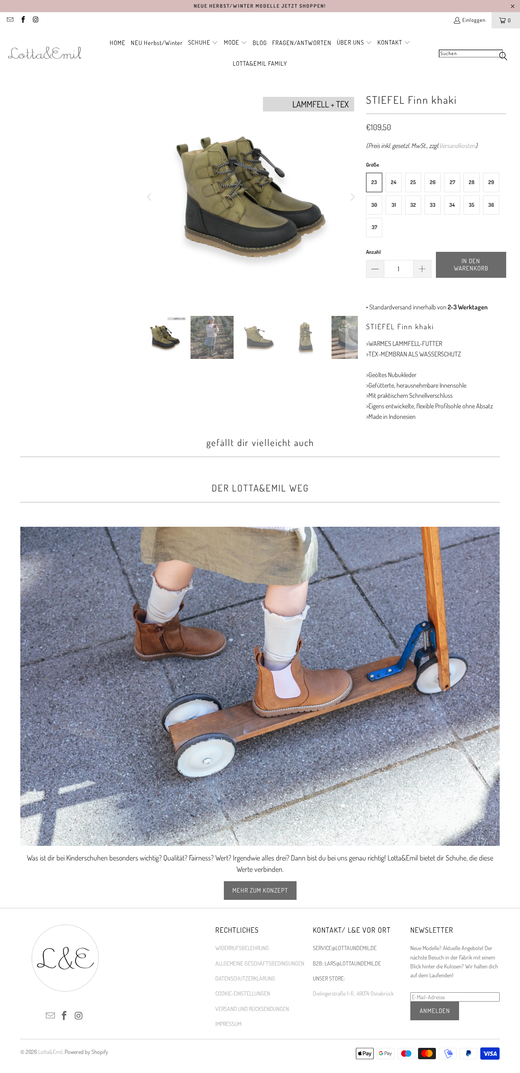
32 (413, 205)
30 (374, 205)
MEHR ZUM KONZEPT (260, 890)
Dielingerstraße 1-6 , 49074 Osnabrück (353, 993)
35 (471, 205)
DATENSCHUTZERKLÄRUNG (245, 978)
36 (491, 205)
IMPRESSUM (228, 1023)
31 (394, 205)
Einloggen (473, 20)
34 (452, 205)
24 (393, 182)
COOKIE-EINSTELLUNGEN (242, 993)
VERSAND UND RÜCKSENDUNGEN (252, 1008)
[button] (203, 43)
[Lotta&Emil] (44, 53)
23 (374, 182)
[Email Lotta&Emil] (9, 20)
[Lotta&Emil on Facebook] (22, 20)
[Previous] (149, 197)
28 (471, 182)
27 (452, 182)
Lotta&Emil (50, 1051)
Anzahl (373, 252)
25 (413, 182)
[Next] (351, 197)
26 (433, 182)
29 (491, 182)
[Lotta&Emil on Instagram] (35, 20)
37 (374, 227)
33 (433, 205)
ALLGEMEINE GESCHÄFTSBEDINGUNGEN (259, 963)
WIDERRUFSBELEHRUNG (242, 947)
